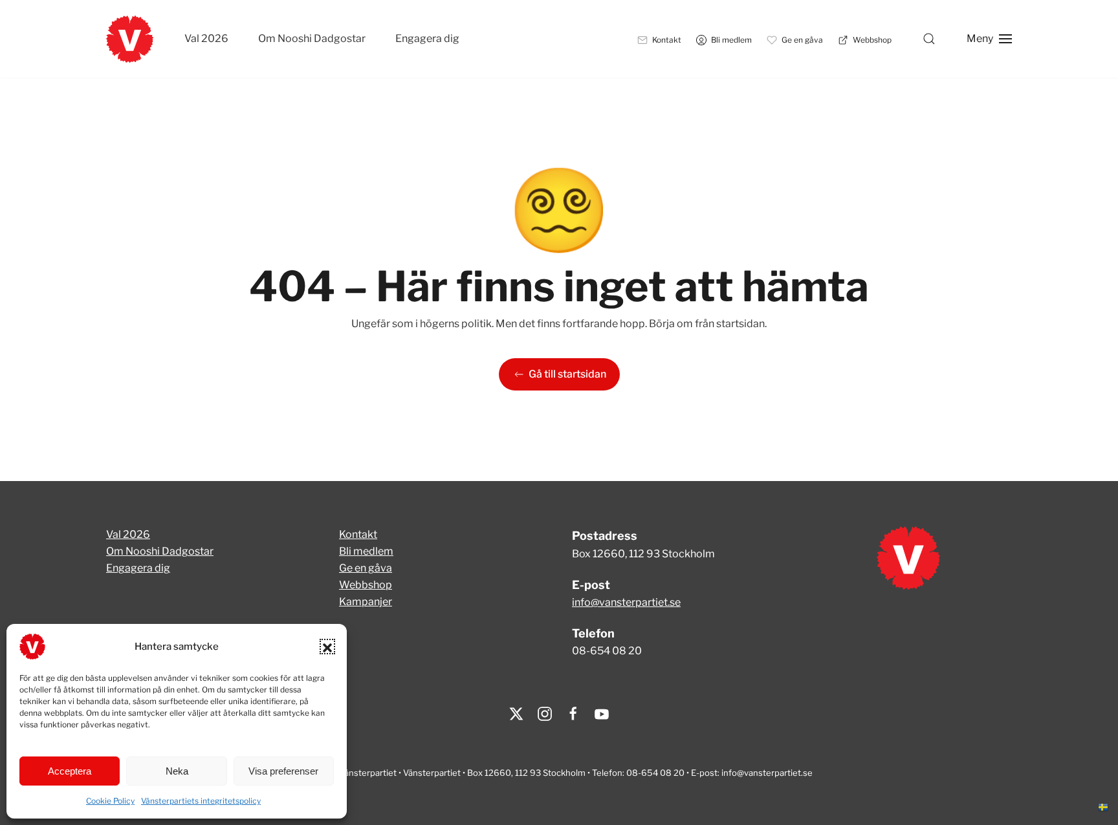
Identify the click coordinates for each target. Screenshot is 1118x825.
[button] (327, 646)
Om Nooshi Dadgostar (312, 38)
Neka (177, 771)
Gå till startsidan (567, 374)
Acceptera (69, 771)
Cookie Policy (110, 801)
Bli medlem (366, 551)
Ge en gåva (365, 568)
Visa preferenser (283, 771)
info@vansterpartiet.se (626, 602)
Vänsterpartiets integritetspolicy (201, 801)
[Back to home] (129, 39)
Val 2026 (206, 38)
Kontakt (358, 534)
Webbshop (365, 585)
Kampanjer (365, 601)
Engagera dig (427, 38)
